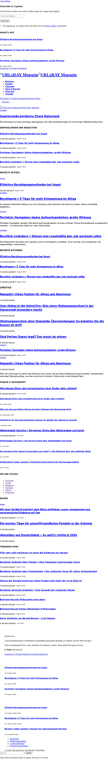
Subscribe (5, 102)
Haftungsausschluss (18, 741)
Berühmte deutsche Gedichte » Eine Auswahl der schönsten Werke (37, 590)
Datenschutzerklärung (19, 746)
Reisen (2, 504)
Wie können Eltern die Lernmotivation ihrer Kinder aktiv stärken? (38, 388)
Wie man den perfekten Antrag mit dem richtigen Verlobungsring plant (35, 409)
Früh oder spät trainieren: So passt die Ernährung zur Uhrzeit (34, 552)
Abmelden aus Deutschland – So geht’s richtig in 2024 (38, 535)
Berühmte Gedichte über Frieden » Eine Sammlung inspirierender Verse (40, 562)
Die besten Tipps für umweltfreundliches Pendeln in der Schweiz (46, 523)
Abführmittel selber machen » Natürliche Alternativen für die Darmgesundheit (39, 462)
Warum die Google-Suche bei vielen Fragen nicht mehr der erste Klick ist (41, 580)
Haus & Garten (12, 89)
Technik (9, 94)
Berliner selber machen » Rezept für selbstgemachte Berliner (36, 729)
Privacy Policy (51, 26)
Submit (28, 753)
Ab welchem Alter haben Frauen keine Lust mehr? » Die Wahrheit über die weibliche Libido (45, 451)
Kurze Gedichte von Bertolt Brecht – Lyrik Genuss (27, 618)
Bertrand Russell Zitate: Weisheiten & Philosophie (28, 608)
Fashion (3, 358)
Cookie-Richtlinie (17, 743)
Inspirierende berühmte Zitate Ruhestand (29, 116)
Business (9, 81)
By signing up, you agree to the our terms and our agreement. (35, 26)
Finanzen (9, 86)
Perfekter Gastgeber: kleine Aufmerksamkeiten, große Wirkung (32, 60)
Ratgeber (3, 110)
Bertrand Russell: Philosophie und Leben (22, 599)
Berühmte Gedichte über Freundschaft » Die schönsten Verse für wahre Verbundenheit (48, 571)
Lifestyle (9, 91)
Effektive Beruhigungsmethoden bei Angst (21, 39)
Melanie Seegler (8, 139)
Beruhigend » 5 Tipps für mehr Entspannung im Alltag (26, 50)
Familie (9, 84)
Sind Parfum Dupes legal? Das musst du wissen (33, 336)
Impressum (14, 739)
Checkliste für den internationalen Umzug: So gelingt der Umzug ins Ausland (38, 420)
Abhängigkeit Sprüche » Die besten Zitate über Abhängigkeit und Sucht (42, 430)
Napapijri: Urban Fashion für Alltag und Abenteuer (35, 294)
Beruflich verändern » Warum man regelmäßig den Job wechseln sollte (39, 161)
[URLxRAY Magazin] (54, 74)
